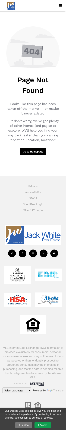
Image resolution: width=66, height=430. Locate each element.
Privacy (33, 186)
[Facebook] (12, 253)
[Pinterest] (33, 253)
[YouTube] (54, 253)
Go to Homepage (33, 151)
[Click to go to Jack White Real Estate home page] (31, 5)
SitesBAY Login (33, 210)
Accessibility (33, 192)
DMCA (33, 198)
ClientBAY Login (33, 204)
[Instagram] (22, 253)
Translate (58, 390)
